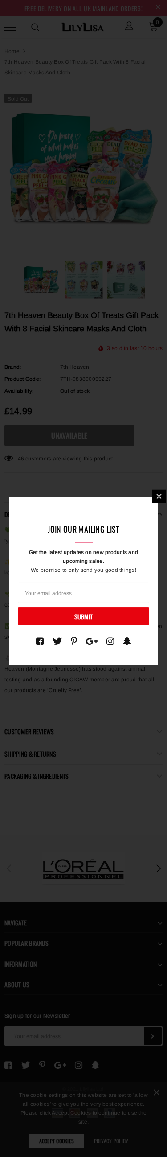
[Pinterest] (74, 641)
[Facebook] (40, 641)
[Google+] (92, 641)
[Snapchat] (127, 641)
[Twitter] (57, 641)
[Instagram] (110, 641)
